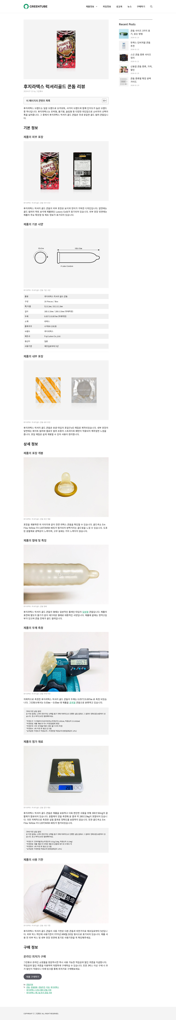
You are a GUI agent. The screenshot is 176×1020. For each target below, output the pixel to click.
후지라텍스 (55, 987)
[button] (150, 6)
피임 (48, 987)
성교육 (119, 6)
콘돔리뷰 (29, 984)
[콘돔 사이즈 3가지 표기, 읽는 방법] (124, 34)
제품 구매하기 (32, 976)
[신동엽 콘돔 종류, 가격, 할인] (124, 70)
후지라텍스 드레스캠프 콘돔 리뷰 (38, 990)
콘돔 (28, 987)
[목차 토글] (103, 100)
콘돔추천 (42, 987)
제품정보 (90, 6)
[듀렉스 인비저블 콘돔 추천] (124, 46)
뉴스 (130, 6)
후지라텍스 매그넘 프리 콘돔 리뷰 (39, 992)
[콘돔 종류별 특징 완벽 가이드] (124, 82)
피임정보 (107, 6)
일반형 (85, 611)
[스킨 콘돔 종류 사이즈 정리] (124, 58)
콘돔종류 (34, 987)
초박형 (72, 702)
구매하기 (141, 6)
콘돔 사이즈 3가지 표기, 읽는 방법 (140, 32)
